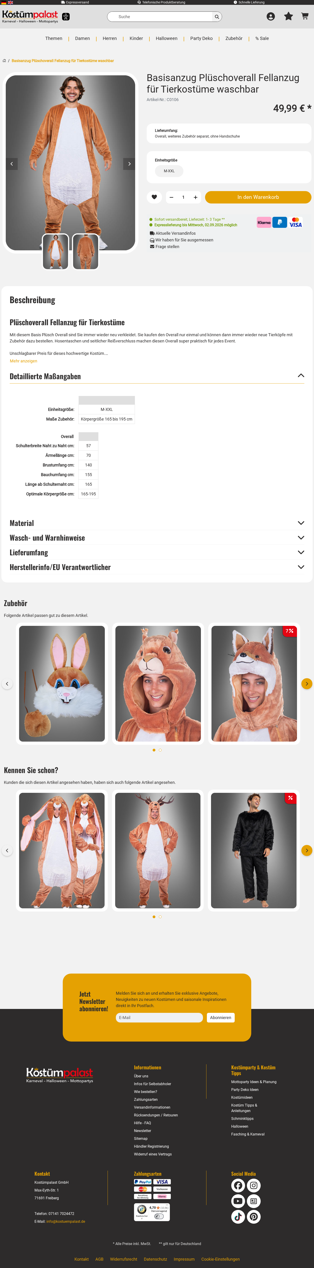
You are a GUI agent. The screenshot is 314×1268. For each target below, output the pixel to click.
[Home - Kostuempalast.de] (60, 1075)
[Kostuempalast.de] (30, 16)
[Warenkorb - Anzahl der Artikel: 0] (305, 16)
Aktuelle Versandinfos (175, 233)
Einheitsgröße (166, 160)
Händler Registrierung (151, 1146)
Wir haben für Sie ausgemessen (183, 239)
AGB (99, 1259)
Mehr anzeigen (23, 361)
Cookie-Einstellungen (220, 1259)
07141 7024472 (61, 1214)
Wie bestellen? (145, 1092)
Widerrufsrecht (123, 1259)
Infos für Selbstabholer (152, 1084)
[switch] (159, 1216)
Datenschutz (155, 1259)
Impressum (184, 1259)
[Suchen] (217, 17)
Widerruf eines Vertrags (153, 1154)
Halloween (239, 1126)
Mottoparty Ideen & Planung (254, 1082)
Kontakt (81, 1259)
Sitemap (141, 1138)
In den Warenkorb (258, 197)
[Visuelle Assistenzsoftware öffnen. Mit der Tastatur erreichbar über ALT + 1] (63, 17)
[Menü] (167, 1206)
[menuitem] (3, 2)
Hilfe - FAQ (142, 1123)
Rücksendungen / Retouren (156, 1115)
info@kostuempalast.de (65, 1221)
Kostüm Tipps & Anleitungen (244, 1108)
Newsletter (142, 1131)
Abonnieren (220, 1017)
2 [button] (160, 750)
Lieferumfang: (166, 130)
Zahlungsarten (146, 1099)
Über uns (141, 1076)
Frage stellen (167, 246)
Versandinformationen (152, 1107)
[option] (70, 162)
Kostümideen (242, 1097)
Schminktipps (242, 1118)
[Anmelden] (270, 17)
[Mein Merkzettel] (288, 17)
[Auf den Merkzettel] (154, 197)
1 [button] (154, 750)
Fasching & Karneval (248, 1134)
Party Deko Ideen (245, 1089)
